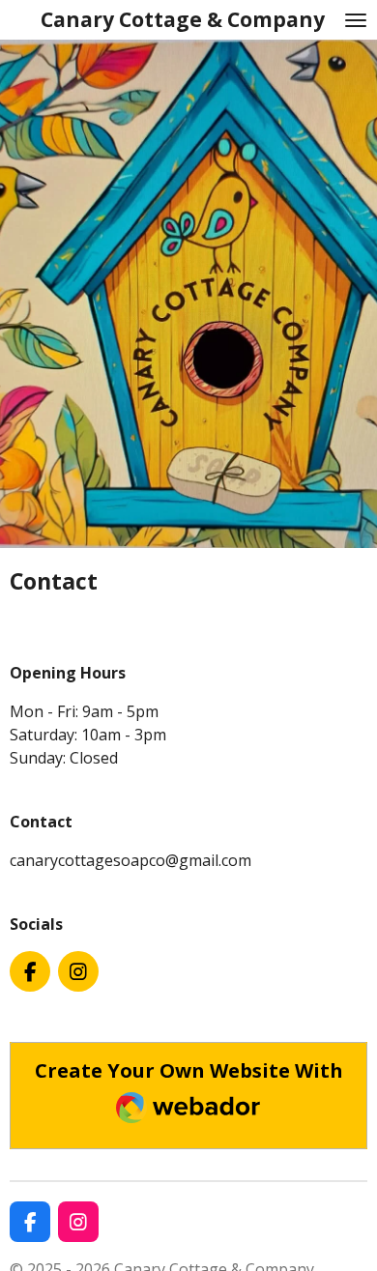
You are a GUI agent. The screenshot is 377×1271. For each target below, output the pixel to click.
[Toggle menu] (355, 20)
